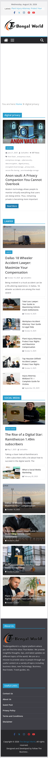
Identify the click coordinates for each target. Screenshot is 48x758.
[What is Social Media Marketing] (11, 473)
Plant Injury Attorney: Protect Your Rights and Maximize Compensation (31, 342)
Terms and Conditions (13, 716)
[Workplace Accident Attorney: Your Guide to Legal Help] (11, 326)
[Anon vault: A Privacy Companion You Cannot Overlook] (24, 131)
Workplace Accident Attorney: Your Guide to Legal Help (31, 324)
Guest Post (8, 705)
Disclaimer (7, 721)
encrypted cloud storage (14, 167)
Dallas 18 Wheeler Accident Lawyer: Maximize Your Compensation (19, 265)
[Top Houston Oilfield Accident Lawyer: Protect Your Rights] (11, 363)
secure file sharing (12, 170)
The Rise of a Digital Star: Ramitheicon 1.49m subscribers (24, 439)
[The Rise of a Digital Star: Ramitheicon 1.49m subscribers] (24, 413)
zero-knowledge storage (30, 170)
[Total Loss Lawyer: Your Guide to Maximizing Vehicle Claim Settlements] (11, 307)
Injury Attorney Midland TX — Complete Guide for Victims (31, 379)
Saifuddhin (25, 153)
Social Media (10, 429)
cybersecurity (27, 160)
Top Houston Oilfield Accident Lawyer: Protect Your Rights (31, 361)
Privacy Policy (9, 710)
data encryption (11, 163)
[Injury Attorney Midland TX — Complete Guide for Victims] (11, 382)
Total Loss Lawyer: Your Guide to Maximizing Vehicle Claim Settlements (31, 305)
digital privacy (24, 163)
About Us (7, 699)
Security (10, 148)
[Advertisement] (24, 77)
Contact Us (8, 693)
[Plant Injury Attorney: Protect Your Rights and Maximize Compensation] (11, 345)
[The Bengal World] (6, 40)
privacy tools (29, 167)
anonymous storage (12, 160)
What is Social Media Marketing (31, 471)
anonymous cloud (23, 156)
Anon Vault (12, 156)
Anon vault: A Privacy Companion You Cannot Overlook (23, 179)
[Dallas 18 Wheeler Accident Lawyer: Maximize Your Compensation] (24, 237)
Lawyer (8, 252)
